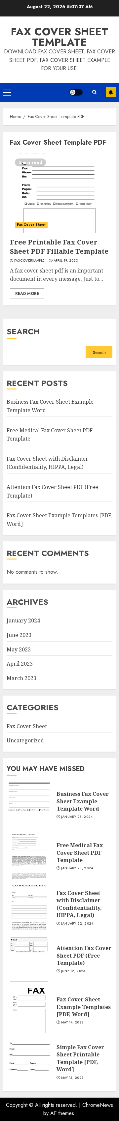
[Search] (94, 92)
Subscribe (111, 92)
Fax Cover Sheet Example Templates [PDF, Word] (84, 1007)
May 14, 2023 (72, 1022)
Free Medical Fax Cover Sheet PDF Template (80, 853)
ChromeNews (97, 1105)
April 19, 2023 (66, 260)
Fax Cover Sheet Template (59, 37)
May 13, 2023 (72, 1078)
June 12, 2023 (73, 971)
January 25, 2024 (77, 817)
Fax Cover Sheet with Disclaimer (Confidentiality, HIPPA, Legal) (47, 463)
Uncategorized (25, 740)
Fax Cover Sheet (31, 224)
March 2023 (21, 678)
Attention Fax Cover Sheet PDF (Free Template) (84, 955)
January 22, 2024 (77, 923)
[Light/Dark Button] (76, 92)
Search (23, 331)
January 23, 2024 (77, 868)
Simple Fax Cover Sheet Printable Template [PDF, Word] (80, 1058)
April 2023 (20, 663)
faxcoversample (29, 260)
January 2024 (23, 620)
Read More (27, 294)
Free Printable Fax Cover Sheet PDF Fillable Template (59, 247)
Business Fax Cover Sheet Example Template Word (83, 801)
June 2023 (19, 635)
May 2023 (19, 649)
